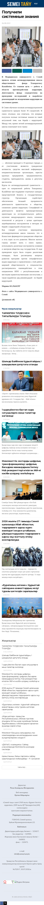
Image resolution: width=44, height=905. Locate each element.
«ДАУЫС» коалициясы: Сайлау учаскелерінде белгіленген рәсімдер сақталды (18, 746)
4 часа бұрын (8, 652)
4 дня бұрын (7, 752)
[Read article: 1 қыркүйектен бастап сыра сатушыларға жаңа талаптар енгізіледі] (22, 432)
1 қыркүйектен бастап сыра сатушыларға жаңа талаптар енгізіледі (19, 412)
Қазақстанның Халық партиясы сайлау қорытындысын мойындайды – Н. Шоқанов (21, 757)
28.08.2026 (6, 320)
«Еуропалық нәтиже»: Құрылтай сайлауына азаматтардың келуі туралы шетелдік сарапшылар (21, 588)
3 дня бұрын (7, 712)
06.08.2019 (6, 23)
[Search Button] (41, 3)
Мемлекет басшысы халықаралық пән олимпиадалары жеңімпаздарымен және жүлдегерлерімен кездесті (20, 735)
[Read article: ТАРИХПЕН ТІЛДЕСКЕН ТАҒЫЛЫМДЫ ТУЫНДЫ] (22, 333)
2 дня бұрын (7, 670)
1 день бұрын (8, 661)
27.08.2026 (6, 368)
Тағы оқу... (22, 767)
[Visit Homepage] (19, 3)
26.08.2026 (6, 419)
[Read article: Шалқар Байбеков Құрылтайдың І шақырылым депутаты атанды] (22, 381)
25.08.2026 (6, 595)
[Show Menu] (3, 3)
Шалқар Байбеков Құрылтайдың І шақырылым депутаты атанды (17, 656)
